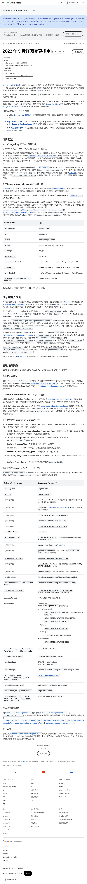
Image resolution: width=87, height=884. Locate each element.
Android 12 (6, 830)
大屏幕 (61, 783)
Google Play (9, 11)
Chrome (5, 850)
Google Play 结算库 (52, 104)
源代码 (5, 793)
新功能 (57, 304)
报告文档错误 (63, 816)
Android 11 (6, 833)
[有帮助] (79, 43)
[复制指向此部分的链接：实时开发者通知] (19, 376)
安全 (4, 790)
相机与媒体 (34, 793)
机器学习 (34, 787)
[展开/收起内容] (11, 58)
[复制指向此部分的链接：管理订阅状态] (20, 365)
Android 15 (6, 819)
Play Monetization (27, 11)
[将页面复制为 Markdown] (60, 51)
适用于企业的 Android (10, 787)
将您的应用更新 (20, 356)
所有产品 (5, 860)
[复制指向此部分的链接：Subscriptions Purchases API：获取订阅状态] (47, 395)
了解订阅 (72, 173)
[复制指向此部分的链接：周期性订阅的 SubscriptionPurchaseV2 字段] (43, 468)
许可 (13, 868)
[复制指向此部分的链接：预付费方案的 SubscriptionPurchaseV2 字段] (43, 420)
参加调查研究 (63, 823)
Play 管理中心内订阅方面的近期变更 (42, 156)
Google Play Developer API (13, 107)
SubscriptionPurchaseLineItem (58, 508)
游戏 (32, 783)
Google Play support (65, 819)
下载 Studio (34, 823)
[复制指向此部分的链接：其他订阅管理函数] (21, 708)
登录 (83, 3)
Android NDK (35, 826)
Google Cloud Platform (10, 857)
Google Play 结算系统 (11, 85)
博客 (4, 800)
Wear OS (62, 787)
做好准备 (39, 90)
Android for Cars (64, 793)
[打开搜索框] (58, 2)
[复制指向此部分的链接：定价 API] (13, 729)
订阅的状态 (62, 545)
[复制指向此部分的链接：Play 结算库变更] (23, 297)
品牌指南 (20, 868)
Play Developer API (10, 189)
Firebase (5, 854)
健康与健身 (34, 790)
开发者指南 (34, 816)
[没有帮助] (82, 43)
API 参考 (33, 819)
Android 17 (6, 813)
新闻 (4, 797)
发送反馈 (78, 52)
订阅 (28, 873)
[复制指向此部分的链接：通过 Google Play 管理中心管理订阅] (38, 144)
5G (32, 800)
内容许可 (23, 761)
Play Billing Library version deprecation (28, 24)
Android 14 (6, 823)
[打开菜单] (3, 2)
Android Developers (9, 43)
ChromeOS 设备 (64, 790)
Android (5, 783)
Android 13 (6, 826)
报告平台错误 (63, 813)
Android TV (62, 797)
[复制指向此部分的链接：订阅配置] (15, 139)
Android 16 (6, 816)
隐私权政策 (34, 797)
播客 (4, 804)
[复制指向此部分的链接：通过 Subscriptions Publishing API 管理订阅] (45, 184)
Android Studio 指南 (37, 813)
